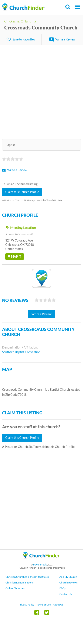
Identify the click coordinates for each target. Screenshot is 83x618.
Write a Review (65, 39)
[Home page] (23, 7)
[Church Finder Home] (41, 560)
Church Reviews (68, 582)
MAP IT (16, 256)
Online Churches (15, 588)
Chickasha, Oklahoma (20, 21)
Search (68, 7)
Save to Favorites (24, 39)
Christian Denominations (19, 582)
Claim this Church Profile (22, 192)
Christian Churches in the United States (27, 576)
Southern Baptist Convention (21, 352)
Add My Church (68, 576)
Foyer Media (40, 564)
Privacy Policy (26, 604)
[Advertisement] (41, 89)
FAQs (62, 588)
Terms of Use (43, 604)
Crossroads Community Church (40, 27)
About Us (58, 604)
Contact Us (65, 594)
